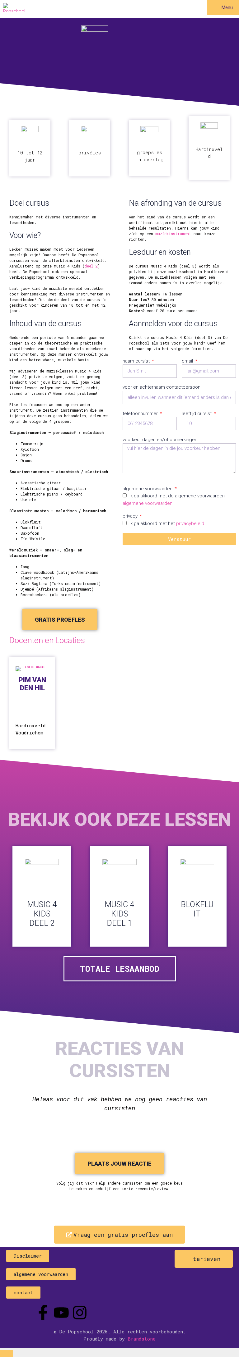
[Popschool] (14, 7)
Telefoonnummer (141, 413)
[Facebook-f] (43, 1312)
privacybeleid (190, 523)
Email (188, 361)
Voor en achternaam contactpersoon (161, 387)
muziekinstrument (172, 233)
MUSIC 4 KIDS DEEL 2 (42, 914)
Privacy (131, 516)
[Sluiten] (6, 1353)
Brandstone (142, 1339)
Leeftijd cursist (197, 413)
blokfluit (197, 909)
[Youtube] (61, 1312)
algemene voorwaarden (147, 503)
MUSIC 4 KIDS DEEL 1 (119, 914)
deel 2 (91, 265)
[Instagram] (79, 1312)
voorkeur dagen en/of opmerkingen (160, 439)
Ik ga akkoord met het (166, 523)
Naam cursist (137, 361)
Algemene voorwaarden (148, 488)
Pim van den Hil (32, 684)
